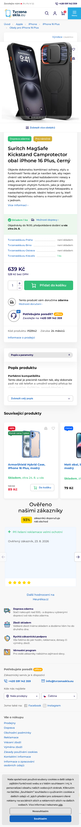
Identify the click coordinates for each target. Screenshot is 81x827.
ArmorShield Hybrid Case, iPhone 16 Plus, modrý (26, 466)
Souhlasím (40, 818)
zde (60, 804)
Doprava (9, 727)
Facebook (35, 705)
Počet (12, 285)
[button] (47, 13)
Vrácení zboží (12, 742)
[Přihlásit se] (55, 13)
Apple (19, 24)
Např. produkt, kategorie (29, 35)
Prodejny (10, 723)
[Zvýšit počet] (19, 283)
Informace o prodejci (21, 337)
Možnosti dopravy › (47, 219)
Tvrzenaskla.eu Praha (20, 239)
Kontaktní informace (17, 756)
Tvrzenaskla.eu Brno (20, 245)
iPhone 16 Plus (51, 24)
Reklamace (11, 737)
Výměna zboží (13, 747)
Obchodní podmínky (17, 732)
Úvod (7, 24)
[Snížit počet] (19, 287)
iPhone (33, 24)
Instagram (54, 705)
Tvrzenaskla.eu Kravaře (21, 255)
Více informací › (18, 205)
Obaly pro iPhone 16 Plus (24, 27)
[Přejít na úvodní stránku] (16, 13)
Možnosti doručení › (30, 303)
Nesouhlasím (40, 811)
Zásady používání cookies (21, 751)
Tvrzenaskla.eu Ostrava (21, 250)
